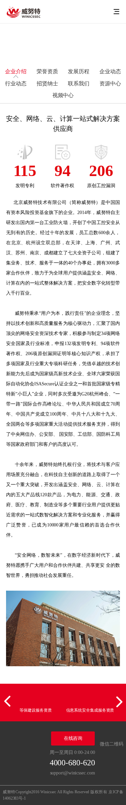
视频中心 (63, 95)
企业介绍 (16, 71)
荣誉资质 (47, 71)
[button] (8, 701)
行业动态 (16, 83)
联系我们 (78, 83)
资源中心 (110, 83)
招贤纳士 (47, 83)
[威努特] (23, 11)
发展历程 (78, 71)
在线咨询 (73, 738)
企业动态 (110, 71)
